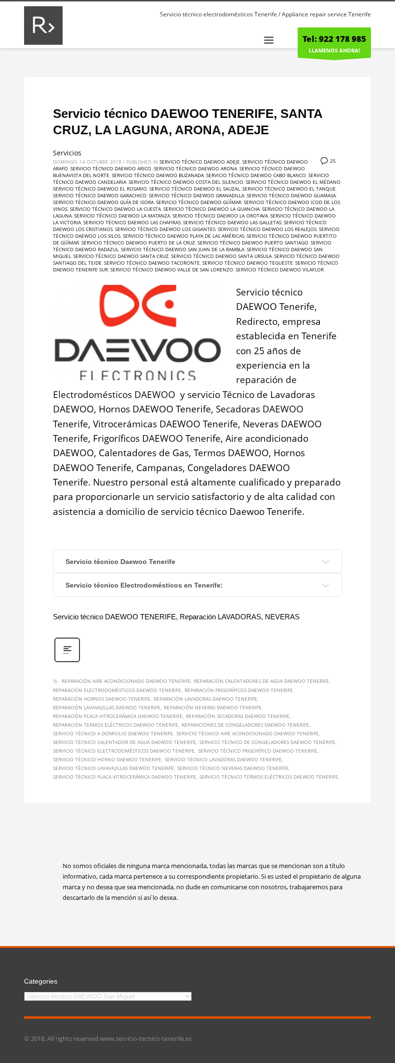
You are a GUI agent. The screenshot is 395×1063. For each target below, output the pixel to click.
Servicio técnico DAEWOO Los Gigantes (165, 229)
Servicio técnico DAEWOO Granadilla (196, 195)
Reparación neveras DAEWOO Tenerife (213, 707)
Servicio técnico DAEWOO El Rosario (100, 188)
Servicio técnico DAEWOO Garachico (99, 195)
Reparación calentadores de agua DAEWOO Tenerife (261, 681)
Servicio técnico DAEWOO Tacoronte (152, 262)
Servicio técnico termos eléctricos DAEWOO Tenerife (268, 776)
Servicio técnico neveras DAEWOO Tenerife (233, 768)
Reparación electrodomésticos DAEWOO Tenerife (117, 690)
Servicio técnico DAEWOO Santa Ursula (221, 256)
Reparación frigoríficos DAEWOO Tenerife (238, 690)
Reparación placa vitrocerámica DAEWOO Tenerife (118, 716)
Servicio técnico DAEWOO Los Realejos (267, 229)
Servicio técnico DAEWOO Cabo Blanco (256, 175)
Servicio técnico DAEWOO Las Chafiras (132, 222)
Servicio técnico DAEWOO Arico (110, 168)
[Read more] (67, 661)
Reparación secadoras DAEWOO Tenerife (238, 716)
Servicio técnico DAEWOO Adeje (199, 161)
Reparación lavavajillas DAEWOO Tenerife (106, 707)
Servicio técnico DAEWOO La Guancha (211, 208)
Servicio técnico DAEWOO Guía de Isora (103, 202)
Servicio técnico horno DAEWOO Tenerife (107, 759)
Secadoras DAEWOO (259, 409)
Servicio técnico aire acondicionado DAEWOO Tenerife (247, 733)
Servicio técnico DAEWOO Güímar (198, 202)
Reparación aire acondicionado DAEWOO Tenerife (126, 681)
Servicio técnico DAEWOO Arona (195, 168)
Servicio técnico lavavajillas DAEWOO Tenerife (113, 768)
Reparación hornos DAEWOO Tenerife (101, 698)
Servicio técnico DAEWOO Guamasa (291, 195)
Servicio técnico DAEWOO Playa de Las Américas (183, 235)
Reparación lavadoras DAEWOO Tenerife (205, 698)
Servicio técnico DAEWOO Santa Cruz (121, 256)
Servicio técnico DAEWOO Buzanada (158, 175)
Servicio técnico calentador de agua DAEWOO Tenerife (124, 742)
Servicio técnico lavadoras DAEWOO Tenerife (223, 759)
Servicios (67, 152)
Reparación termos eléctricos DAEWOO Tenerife (115, 724)
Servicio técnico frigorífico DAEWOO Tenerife (257, 750)
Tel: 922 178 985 (334, 38)
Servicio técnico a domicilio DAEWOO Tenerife (113, 733)
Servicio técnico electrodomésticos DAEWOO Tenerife (124, 750)
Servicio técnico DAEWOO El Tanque (289, 188)
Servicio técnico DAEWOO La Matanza (122, 215)
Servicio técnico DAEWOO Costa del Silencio (186, 182)
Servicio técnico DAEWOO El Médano (293, 182)
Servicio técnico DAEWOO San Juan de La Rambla (182, 249)
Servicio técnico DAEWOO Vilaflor (280, 269)
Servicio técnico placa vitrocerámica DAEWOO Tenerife (124, 776)
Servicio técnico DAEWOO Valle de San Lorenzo (171, 269)
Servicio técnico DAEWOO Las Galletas (232, 222)
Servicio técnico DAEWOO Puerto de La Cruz (138, 242)
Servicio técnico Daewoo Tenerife (120, 561)
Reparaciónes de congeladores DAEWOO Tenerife (245, 724)
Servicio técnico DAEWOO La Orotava (220, 215)
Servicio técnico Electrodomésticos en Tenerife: (144, 585)
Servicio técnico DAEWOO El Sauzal (194, 188)
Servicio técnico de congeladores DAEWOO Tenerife (267, 742)
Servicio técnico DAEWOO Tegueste (247, 262)
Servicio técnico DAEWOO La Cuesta (115, 208)
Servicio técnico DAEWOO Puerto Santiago (253, 242)
